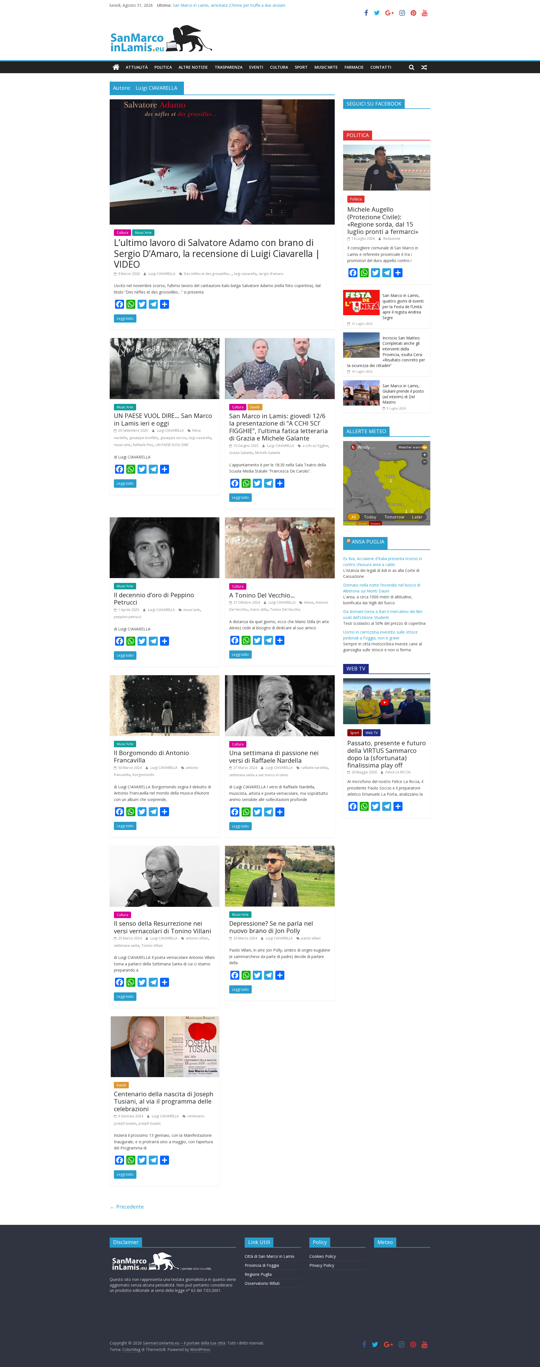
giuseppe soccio (173, 437)
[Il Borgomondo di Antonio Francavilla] (164, 678)
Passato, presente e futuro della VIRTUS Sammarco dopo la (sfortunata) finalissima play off (386, 754)
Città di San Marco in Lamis (269, 1256)
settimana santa (126, 945)
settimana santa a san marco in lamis (258, 775)
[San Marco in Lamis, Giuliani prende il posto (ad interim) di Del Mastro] (361, 383)
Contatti (380, 67)
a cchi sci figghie (315, 445)
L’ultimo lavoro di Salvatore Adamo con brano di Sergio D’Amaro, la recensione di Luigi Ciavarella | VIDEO (217, 253)
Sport (301, 67)
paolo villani (311, 938)
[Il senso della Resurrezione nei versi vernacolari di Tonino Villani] (164, 849)
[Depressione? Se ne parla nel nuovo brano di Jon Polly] (280, 849)
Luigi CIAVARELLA (162, 273)
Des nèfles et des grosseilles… (208, 273)
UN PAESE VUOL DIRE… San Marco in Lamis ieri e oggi (163, 419)
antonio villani (197, 938)
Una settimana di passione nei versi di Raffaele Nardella (274, 756)
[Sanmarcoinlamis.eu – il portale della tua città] (116, 67)
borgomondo (143, 774)
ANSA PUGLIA (368, 541)
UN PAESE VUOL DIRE (172, 444)
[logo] (161, 1254)
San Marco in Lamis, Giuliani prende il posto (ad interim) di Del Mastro (403, 394)
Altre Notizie (193, 67)
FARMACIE (354, 67)
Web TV (372, 732)
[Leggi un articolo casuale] (424, 67)
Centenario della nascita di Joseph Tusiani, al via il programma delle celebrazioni (163, 1101)
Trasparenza (228, 67)
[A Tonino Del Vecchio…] (280, 521)
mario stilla (259, 609)
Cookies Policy (322, 1256)
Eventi (256, 67)
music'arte (122, 444)
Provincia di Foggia (262, 1265)
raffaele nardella (314, 767)
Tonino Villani (152, 945)
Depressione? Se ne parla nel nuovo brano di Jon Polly (271, 927)
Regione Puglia (258, 1274)
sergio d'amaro (271, 273)
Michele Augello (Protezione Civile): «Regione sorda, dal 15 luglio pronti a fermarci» (382, 220)
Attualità (137, 67)
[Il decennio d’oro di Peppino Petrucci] (164, 521)
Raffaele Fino (143, 444)
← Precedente (127, 1206)
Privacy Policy (321, 1265)
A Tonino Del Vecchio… (262, 595)
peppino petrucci (127, 616)
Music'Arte (143, 232)
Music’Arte (326, 67)
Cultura (279, 67)
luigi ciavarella (245, 273)
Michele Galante (267, 452)
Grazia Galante (241, 452)
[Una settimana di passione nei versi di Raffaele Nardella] (280, 678)
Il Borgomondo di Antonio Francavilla (151, 756)
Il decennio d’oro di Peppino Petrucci (154, 598)
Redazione (391, 238)
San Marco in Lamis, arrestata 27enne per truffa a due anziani (229, 5)
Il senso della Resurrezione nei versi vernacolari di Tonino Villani (162, 927)
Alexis (308, 602)
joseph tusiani (149, 1123)
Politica (163, 67)
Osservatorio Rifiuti (262, 1283)
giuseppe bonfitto (143, 437)
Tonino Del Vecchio (285, 609)
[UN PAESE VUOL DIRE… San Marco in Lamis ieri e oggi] (164, 341)
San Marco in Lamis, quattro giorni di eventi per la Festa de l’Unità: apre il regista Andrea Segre (403, 306)
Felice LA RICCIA (398, 772)
